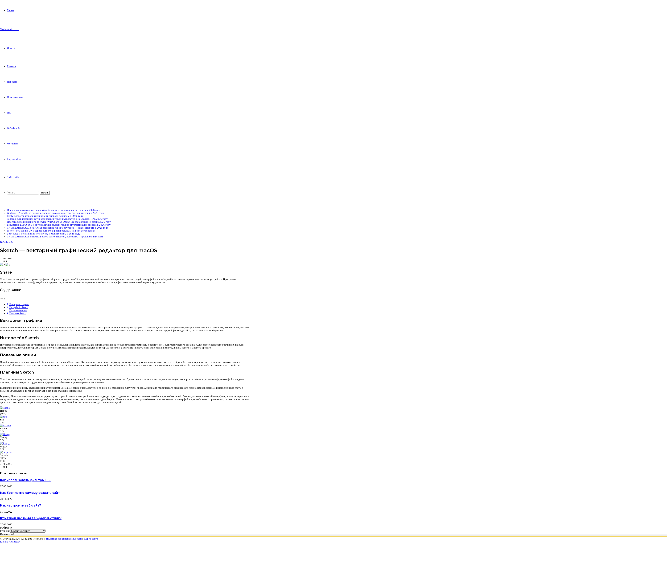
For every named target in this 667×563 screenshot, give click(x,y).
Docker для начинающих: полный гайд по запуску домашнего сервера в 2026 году (54, 210)
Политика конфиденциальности (64, 538)
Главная (11, 66)
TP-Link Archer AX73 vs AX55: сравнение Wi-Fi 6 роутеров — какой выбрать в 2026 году (57, 227)
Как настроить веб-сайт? (20, 505)
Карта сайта (14, 159)
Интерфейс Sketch (18, 307)
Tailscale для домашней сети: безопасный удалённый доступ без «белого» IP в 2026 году (57, 218)
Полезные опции (18, 310)
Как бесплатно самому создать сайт (30, 493)
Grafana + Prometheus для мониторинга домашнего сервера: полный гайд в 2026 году (55, 213)
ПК (9, 112)
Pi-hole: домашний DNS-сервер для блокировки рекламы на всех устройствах (51, 230)
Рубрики (5, 530)
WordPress (12, 143)
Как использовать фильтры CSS (25, 480)
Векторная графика (19, 304)
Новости (12, 81)
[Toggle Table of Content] (2, 298)
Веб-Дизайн (13, 128)
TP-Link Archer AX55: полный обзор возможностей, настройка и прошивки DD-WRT (55, 236)
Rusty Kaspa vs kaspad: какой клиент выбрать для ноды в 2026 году (45, 215)
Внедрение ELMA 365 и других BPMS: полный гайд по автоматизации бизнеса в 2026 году (59, 224)
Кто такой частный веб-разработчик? (30, 518)
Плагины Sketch (17, 313)
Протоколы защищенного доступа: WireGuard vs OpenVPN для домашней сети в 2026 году (59, 221)
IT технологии (15, 97)
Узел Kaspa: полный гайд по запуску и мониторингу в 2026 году (43, 233)
